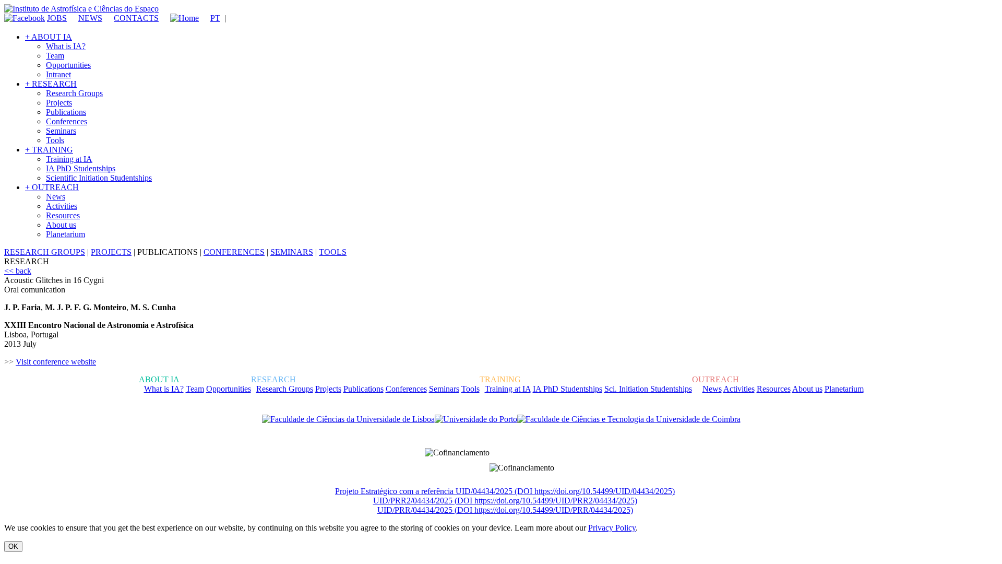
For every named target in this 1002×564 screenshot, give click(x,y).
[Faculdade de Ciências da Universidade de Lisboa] (348, 419)
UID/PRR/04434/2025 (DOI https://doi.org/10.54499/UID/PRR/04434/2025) (505, 510)
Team (55, 55)
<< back (17, 270)
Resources (63, 215)
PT (215, 18)
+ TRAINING (49, 149)
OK (13, 546)
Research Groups (74, 93)
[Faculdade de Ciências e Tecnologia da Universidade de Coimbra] (629, 419)
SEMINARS (291, 252)
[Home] (180, 18)
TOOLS (333, 252)
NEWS (90, 18)
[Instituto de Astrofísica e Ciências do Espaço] (81, 8)
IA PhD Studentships (80, 168)
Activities (61, 206)
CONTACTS (136, 18)
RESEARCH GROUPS (44, 252)
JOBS (57, 18)
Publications (66, 112)
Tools (55, 140)
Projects (59, 102)
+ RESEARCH (51, 83)
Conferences (66, 121)
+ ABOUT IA (48, 36)
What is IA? (66, 46)
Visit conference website (56, 361)
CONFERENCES (234, 252)
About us (61, 224)
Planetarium (65, 234)
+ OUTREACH (52, 187)
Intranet (58, 74)
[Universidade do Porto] (476, 419)
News (55, 196)
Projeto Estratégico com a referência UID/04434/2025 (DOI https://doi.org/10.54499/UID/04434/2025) (505, 491)
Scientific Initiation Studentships (99, 177)
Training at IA (69, 159)
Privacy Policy (612, 527)
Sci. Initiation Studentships (648, 388)
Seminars (61, 130)
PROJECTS (111, 252)
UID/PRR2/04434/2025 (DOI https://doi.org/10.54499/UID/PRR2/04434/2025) (505, 500)
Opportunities (68, 65)
